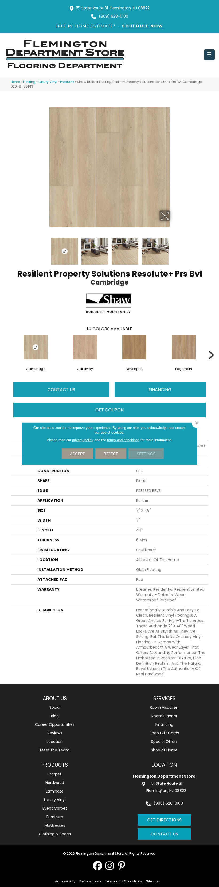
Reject (111, 453)
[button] (97, 865)
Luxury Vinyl (47, 82)
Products (67, 82)
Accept (77, 453)
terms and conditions (123, 440)
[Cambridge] (35, 347)
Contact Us (61, 390)
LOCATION (164, 764)
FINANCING (159, 390)
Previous (45, 248)
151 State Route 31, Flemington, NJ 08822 (113, 8)
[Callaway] (85, 347)
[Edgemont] (183, 347)
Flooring (29, 82)
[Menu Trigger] (209, 54)
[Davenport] (134, 347)
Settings (146, 453)
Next (173, 248)
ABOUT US (55, 698)
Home (15, 82)
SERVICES (164, 698)
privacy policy (82, 440)
